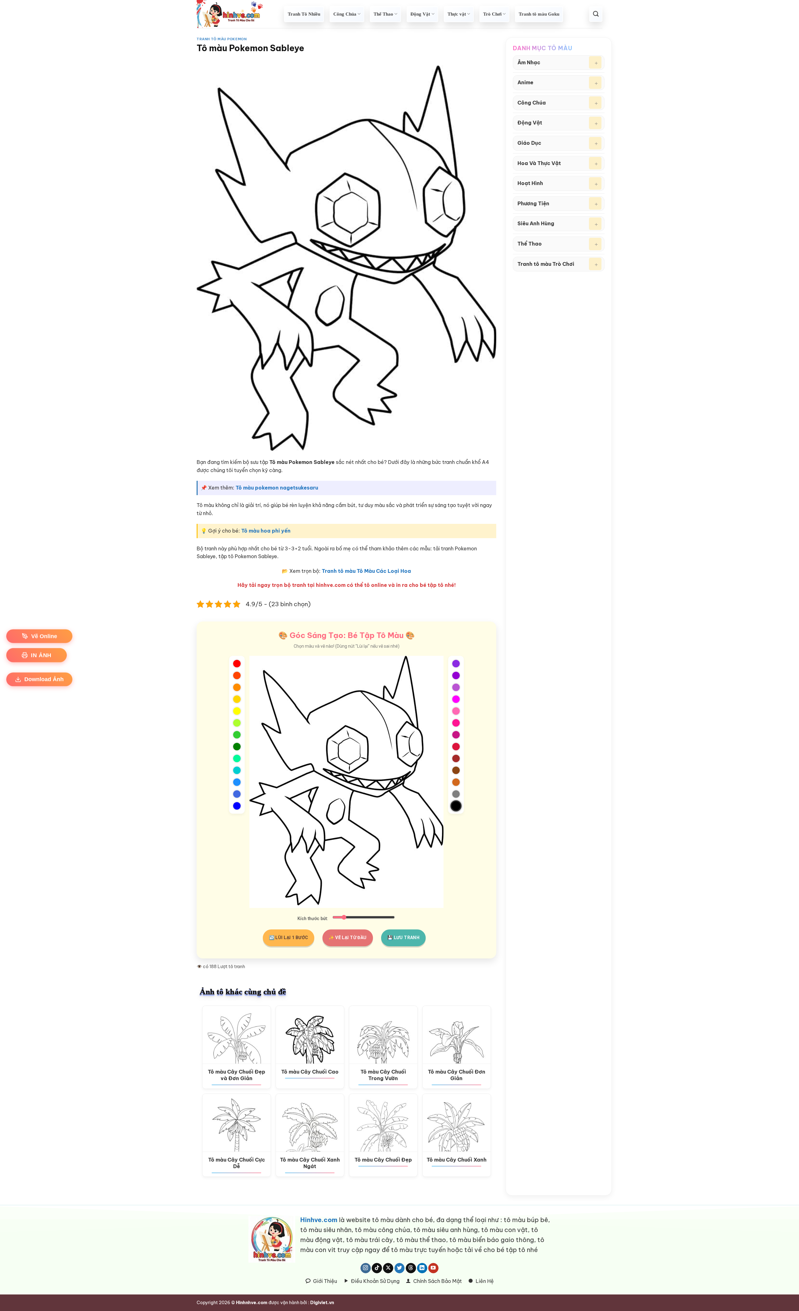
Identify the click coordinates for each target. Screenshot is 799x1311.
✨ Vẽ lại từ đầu (347, 937)
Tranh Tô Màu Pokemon (222, 39)
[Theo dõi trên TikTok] (377, 1268)
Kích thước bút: (312, 918)
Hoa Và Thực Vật (539, 163)
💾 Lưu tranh (403, 937)
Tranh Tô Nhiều (304, 14)
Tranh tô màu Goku (539, 14)
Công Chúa (344, 14)
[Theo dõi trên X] (388, 1268)
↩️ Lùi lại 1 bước (288, 937)
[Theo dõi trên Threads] (411, 1268)
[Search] (595, 14)
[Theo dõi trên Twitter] (400, 1268)
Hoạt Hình (530, 183)
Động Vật (420, 14)
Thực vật (457, 14)
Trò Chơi (492, 14)
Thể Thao (383, 14)
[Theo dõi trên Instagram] (365, 1268)
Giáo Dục (529, 143)
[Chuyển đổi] (595, 62)
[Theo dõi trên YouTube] (433, 1268)
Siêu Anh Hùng (535, 223)
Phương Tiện (533, 203)
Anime (525, 82)
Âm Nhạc (528, 62)
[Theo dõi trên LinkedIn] (422, 1268)
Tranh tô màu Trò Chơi (545, 264)
